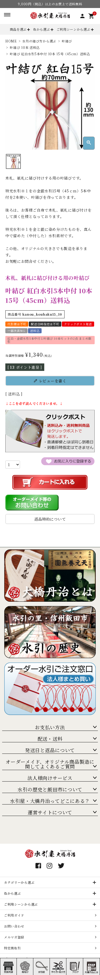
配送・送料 (50, 738)
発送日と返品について (50, 750)
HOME (11, 41)
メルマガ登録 (14, 937)
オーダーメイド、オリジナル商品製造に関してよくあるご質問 (50, 764)
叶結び (67, 41)
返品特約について (50, 519)
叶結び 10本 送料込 (25, 47)
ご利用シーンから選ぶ (73, 29)
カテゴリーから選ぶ (19, 882)
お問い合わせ (14, 926)
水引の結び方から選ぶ (39, 41)
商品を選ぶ (18, 29)
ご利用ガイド (14, 915)
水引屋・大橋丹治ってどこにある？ (50, 800)
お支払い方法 (50, 727)
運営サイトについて (50, 812)
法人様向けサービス (49, 777)
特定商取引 (12, 948)
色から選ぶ (41, 29)
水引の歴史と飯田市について (50, 789)
